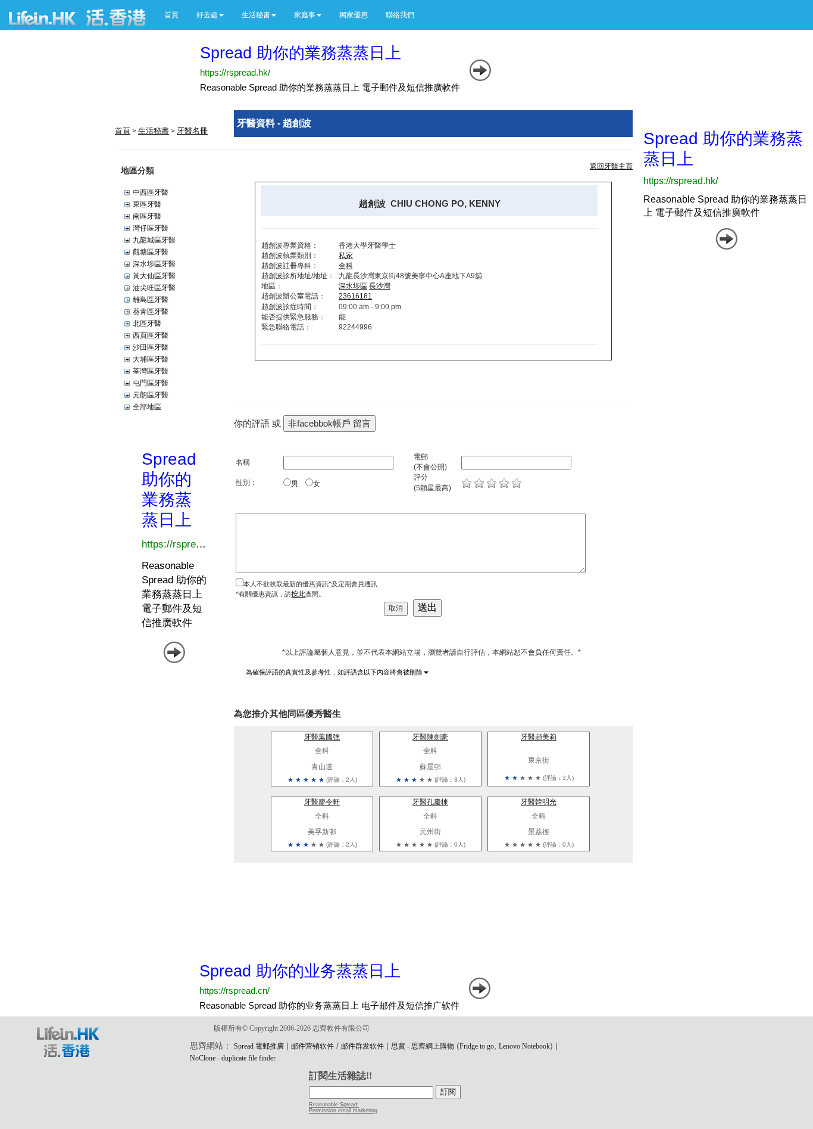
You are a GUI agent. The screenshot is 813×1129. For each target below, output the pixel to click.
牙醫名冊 (192, 130)
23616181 (355, 296)
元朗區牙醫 (150, 395)
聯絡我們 (400, 15)
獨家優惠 (353, 15)
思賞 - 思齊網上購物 (422, 1046)
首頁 (171, 15)
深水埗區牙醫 (154, 264)
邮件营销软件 (312, 1046)
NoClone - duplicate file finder (233, 1058)
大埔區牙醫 (150, 359)
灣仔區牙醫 (150, 228)
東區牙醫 (147, 204)
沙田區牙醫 (150, 347)
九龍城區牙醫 (154, 240)
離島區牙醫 (150, 300)
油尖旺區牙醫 (154, 288)
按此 (298, 594)
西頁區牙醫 (150, 335)
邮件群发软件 (362, 1046)
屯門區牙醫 (150, 383)
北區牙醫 (147, 323)
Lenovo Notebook (524, 1046)
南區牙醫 (147, 216)
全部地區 (147, 407)
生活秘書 (153, 130)
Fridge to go (476, 1046)
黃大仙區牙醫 (154, 276)
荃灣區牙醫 (150, 371)
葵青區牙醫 (150, 311)
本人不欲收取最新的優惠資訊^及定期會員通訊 (310, 583)
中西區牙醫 (150, 192)
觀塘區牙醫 (150, 252)
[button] (210, 15)
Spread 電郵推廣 (259, 1046)
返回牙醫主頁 (611, 166)
